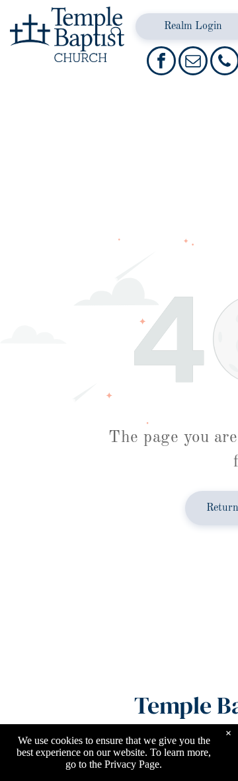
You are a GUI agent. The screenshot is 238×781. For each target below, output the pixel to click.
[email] (193, 62)
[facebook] (161, 62)
